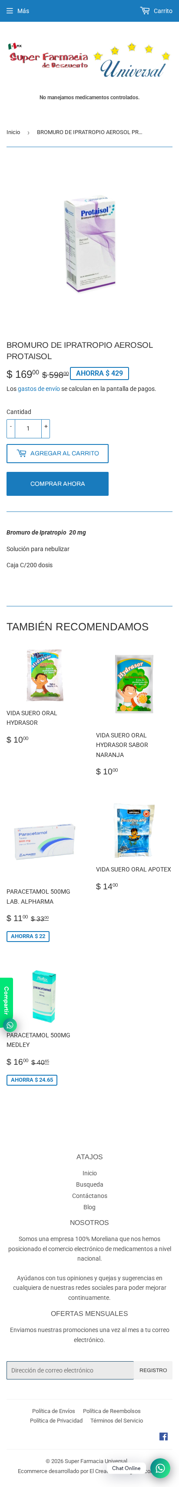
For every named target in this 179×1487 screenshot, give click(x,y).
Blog (89, 1207)
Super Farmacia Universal (96, 1461)
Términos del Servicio (116, 1420)
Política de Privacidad (56, 1420)
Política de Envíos (53, 1411)
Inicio (13, 132)
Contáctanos (89, 1195)
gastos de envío (39, 388)
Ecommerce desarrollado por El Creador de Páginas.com (86, 1471)
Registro (153, 1370)
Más (23, 10)
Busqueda (89, 1184)
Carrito (162, 10)
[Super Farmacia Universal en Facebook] (163, 1437)
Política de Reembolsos (112, 1411)
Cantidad (19, 411)
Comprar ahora (57, 484)
